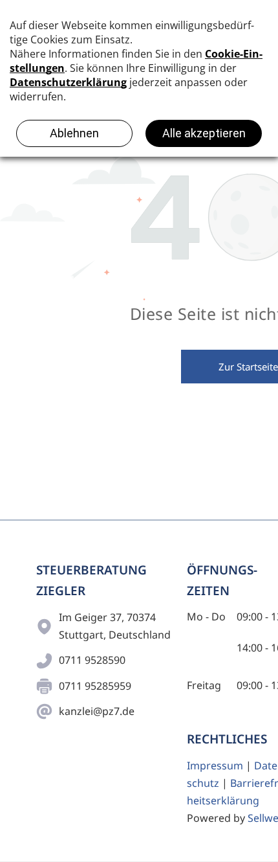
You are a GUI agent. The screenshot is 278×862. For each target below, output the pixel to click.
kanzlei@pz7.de (96, 711)
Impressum (215, 765)
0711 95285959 (95, 686)
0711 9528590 (92, 660)
